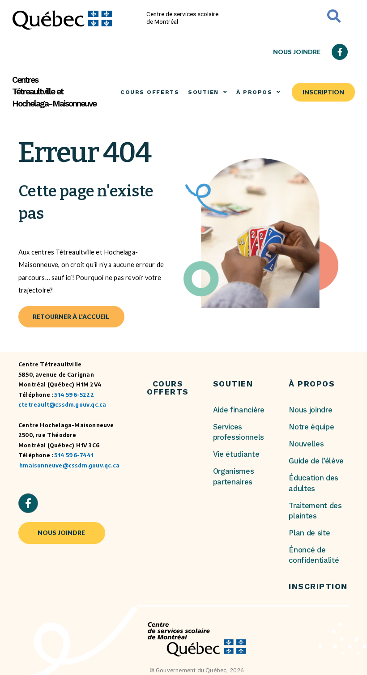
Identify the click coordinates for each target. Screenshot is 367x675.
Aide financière (239, 410)
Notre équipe (311, 427)
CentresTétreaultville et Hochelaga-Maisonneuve (54, 92)
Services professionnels (239, 432)
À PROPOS (254, 92)
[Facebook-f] (340, 52)
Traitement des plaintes (315, 510)
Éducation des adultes (313, 483)
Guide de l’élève (316, 461)
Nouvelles (306, 444)
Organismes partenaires (233, 476)
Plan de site (309, 533)
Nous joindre (310, 410)
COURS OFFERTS (149, 92)
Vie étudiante (236, 454)
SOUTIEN (203, 92)
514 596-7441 (73, 455)
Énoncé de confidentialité (314, 555)
